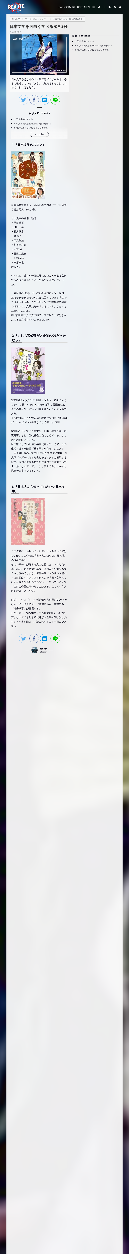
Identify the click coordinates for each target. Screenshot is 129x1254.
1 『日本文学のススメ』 (24, 119)
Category (65, 7)
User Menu (84, 7)
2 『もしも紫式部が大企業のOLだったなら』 (33, 123)
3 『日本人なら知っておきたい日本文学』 (31, 128)
